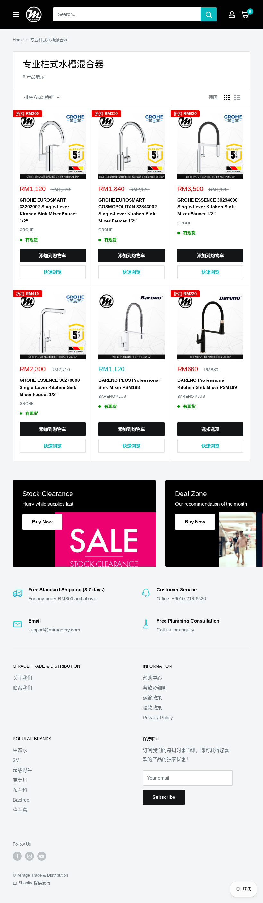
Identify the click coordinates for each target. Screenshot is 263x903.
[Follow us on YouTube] (41, 856)
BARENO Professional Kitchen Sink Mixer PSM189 (207, 384)
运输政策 (152, 697)
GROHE (27, 230)
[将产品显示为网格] (227, 97)
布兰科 (20, 790)
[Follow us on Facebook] (17, 856)
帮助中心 (152, 678)
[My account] (232, 14)
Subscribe (163, 797)
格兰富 (20, 810)
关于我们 (22, 678)
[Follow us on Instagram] (29, 856)
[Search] (209, 14)
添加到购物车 (52, 255)
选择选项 (210, 429)
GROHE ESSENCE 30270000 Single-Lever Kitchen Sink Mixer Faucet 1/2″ (50, 387)
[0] (245, 14)
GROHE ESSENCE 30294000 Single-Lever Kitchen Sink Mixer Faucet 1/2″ (207, 206)
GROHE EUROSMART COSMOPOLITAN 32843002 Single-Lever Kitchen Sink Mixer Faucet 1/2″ (127, 210)
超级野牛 (22, 770)
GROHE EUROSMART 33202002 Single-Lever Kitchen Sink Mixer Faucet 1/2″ (48, 210)
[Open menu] (16, 14)
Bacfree (21, 800)
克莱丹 (20, 780)
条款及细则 (155, 687)
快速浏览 (53, 272)
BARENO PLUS (112, 396)
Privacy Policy (158, 717)
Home (18, 40)
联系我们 (22, 687)
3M (16, 760)
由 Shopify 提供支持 (31, 883)
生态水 (20, 750)
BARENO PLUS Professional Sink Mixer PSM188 (129, 384)
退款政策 (152, 707)
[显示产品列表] (237, 97)
